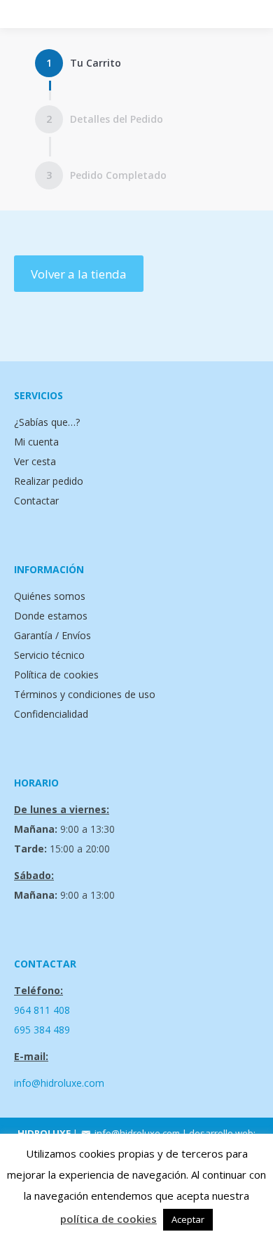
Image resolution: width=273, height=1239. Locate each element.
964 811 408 (42, 1010)
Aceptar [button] (188, 1219)
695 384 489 (42, 1029)
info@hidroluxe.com (59, 1083)
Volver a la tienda (79, 274)
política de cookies (108, 1219)
